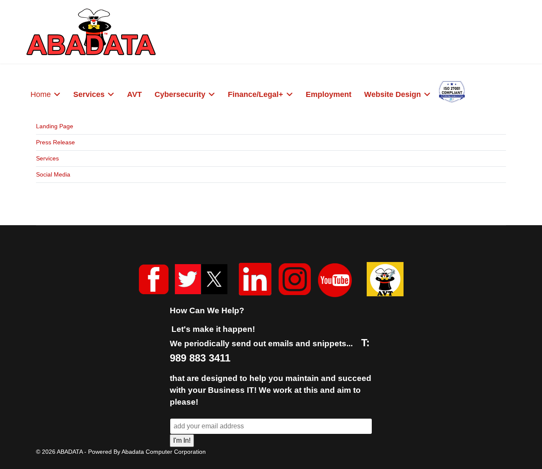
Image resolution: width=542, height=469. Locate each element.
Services (89, 94)
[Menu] (512, 95)
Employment (328, 94)
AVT (134, 94)
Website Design (392, 94)
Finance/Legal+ (255, 94)
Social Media (53, 174)
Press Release (55, 142)
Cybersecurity (180, 94)
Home (40, 94)
